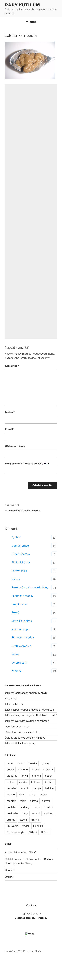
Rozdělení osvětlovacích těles (22, 732)
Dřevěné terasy (20, 554)
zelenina (38, 825)
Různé (15, 612)
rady (25, 813)
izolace (11, 782)
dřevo (35, 769)
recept (36, 813)
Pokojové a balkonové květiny (29, 587)
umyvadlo (12, 825)
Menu (33, 21)
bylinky (45, 763)
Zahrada (16, 671)
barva (10, 763)
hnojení (36, 775)
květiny (49, 782)
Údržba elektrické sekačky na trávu (25, 737)
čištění (33, 832)
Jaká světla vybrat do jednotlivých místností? (31, 715)
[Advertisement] (31, 211)
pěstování (12, 813)
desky (10, 769)
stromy (11, 819)
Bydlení (16, 537)
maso (32, 794)
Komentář (12, 365)
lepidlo (11, 794)
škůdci (45, 832)
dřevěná (48, 769)
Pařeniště (10, 698)
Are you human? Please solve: (23, 463)
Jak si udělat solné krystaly (20, 743)
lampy (37, 788)
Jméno (10, 412)
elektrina (12, 775)
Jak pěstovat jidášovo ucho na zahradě (27, 720)
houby (48, 775)
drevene (23, 769)
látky (22, 794)
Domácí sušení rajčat (17, 726)
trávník (35, 819)
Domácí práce (20, 545)
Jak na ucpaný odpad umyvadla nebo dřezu (29, 709)
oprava (46, 800)
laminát (25, 788)
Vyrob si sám (19, 662)
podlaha (11, 807)
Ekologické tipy (20, 562)
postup (49, 807)
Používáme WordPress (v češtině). (23, 951)
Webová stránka (15, 446)
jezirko (23, 782)
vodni (25, 825)
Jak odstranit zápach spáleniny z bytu (26, 692)
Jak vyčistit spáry (15, 704)
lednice (49, 788)
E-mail (9, 429)
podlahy (25, 807)
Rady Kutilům (22, 5)
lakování (11, 788)
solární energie (20, 629)
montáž (11, 800)
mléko (43, 794)
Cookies (10, 870)
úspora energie (15, 832)
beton (21, 763)
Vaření (15, 654)
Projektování (19, 604)
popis (37, 807)
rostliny (48, 813)
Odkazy (9, 876)
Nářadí (15, 579)
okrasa (34, 800)
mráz (23, 800)
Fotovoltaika (19, 570)
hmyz (24, 775)
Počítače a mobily (22, 595)
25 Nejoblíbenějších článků (20, 852)
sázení (23, 819)
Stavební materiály (22, 637)
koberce (36, 782)
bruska (33, 763)
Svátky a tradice (21, 646)
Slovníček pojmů (21, 620)
